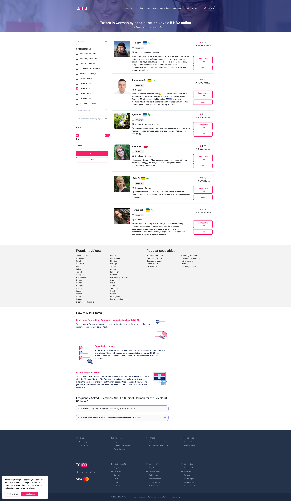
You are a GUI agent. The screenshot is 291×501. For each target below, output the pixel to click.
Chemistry (80, 264)
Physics (113, 261)
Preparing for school (88, 58)
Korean (79, 291)
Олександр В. (139, 80)
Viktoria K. (137, 146)
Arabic (113, 285)
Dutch (78, 296)
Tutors (138, 27)
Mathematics (115, 258)
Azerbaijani (81, 277)
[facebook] (77, 472)
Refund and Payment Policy (157, 497)
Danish (113, 294)
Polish (78, 261)
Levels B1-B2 (85, 88)
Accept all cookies (29, 494)
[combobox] (92, 42)
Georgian (80, 274)
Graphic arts (115, 280)
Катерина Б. (138, 210)
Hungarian (80, 285)
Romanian (80, 283)
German (146, 27)
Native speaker (86, 78)
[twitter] (90, 472)
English (113, 255)
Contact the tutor (203, 59)
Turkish (79, 272)
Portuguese (115, 296)
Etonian (113, 274)
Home (131, 27)
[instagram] (82, 472)
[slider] (77, 132)
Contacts (177, 8)
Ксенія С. (136, 43)
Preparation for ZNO (88, 53)
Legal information (139, 497)
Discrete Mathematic (85, 302)
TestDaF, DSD (86, 98)
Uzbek (79, 280)
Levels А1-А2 (85, 83)
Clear (92, 160)
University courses (88, 103)
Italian (78, 269)
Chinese (79, 288)
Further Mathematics (119, 299)
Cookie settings (12, 494)
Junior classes (82, 255)
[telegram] (95, 472)
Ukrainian (80, 258)
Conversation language (90, 68)
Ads (148, 8)
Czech (113, 269)
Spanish (113, 266)
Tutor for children (87, 63)
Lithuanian (114, 272)
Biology (113, 264)
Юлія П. (136, 178)
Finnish (79, 294)
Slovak (113, 283)
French (79, 266)
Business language (88, 73)
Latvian (79, 299)
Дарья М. (136, 114)
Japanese (114, 288)
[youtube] (86, 472)
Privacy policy (175, 497)
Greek (112, 291)
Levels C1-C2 (85, 93)
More (203, 67)
